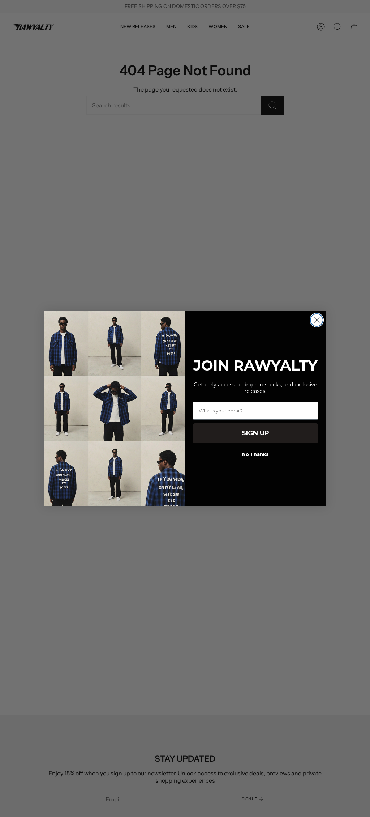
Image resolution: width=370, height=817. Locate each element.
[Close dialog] (316, 320)
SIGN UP (255, 433)
